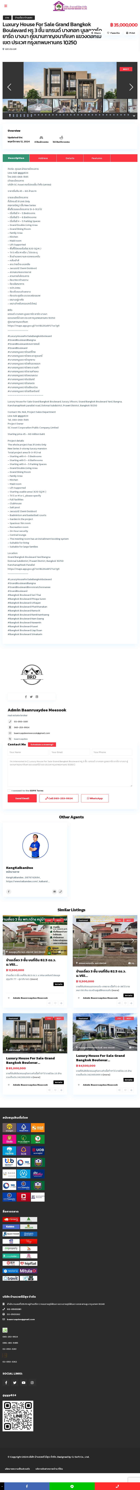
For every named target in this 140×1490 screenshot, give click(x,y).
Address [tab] (43, 158)
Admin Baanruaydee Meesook (37, 710)
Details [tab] (70, 158)
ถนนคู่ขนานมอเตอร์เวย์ (90, 1047)
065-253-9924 (21, 727)
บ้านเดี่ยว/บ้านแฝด (23, 17)
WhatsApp (96, 798)
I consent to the (27, 790)
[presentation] (9, 87)
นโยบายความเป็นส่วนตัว (17, 1468)
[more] (34, 979)
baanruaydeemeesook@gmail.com (32, 733)
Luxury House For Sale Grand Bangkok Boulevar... (30, 1060)
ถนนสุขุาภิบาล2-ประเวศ (21, 952)
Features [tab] (97, 158)
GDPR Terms (36, 790)
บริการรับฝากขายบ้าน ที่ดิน (49, 1468)
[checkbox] (9, 790)
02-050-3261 (21, 721)
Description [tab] (16, 158)
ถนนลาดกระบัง (86, 963)
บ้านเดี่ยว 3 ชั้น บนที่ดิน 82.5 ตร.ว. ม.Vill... (31, 962)
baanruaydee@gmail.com (21, 1319)
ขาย (7, 17)
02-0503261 (14, 1309)
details (58, 984)
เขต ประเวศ (10, 49)
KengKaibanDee (19, 867)
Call (60, 798)
